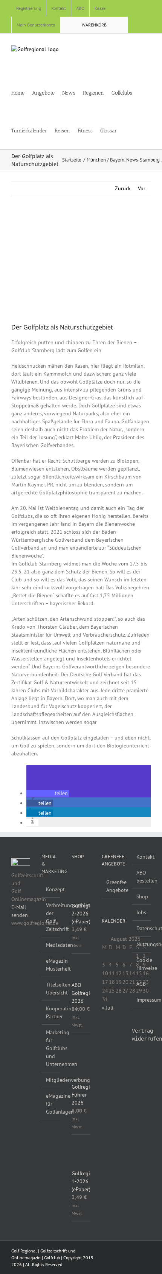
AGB (141, 983)
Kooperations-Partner (51, 1012)
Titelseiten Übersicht (51, 988)
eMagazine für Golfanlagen (51, 1103)
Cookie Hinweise (141, 964)
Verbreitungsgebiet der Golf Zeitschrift (51, 917)
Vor (141, 188)
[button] (138, 130)
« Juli (107, 1007)
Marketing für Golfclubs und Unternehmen (51, 1048)
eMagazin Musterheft (51, 964)
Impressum (141, 999)
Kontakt (141, 856)
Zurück (123, 188)
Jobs (141, 912)
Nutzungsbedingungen (141, 944)
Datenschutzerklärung (141, 928)
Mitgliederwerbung (51, 1080)
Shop (141, 896)
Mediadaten (51, 945)
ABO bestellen (141, 876)
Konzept (51, 889)
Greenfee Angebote (111, 886)
